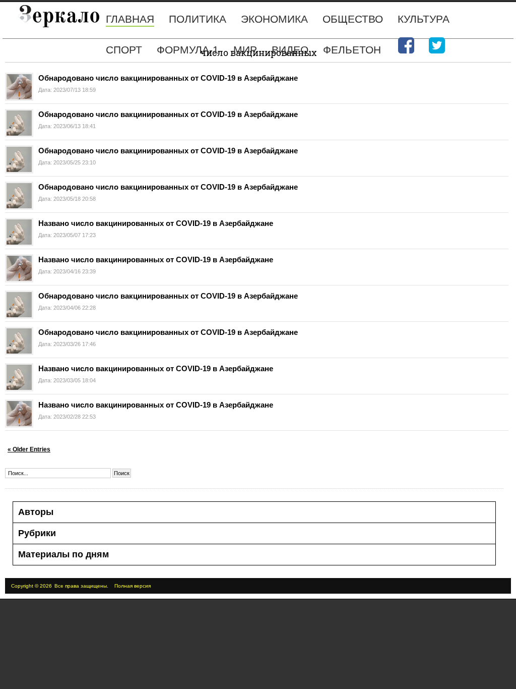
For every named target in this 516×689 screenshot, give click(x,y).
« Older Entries (29, 449)
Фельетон (352, 49)
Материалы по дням (63, 554)
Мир (245, 49)
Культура (423, 19)
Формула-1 (188, 49)
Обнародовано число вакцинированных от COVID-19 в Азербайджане (168, 78)
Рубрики (37, 533)
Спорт (124, 49)
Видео (290, 49)
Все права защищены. (81, 586)
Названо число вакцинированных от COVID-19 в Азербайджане (155, 223)
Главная (130, 19)
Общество (352, 19)
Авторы (35, 512)
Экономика (274, 19)
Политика (197, 19)
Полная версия (132, 586)
